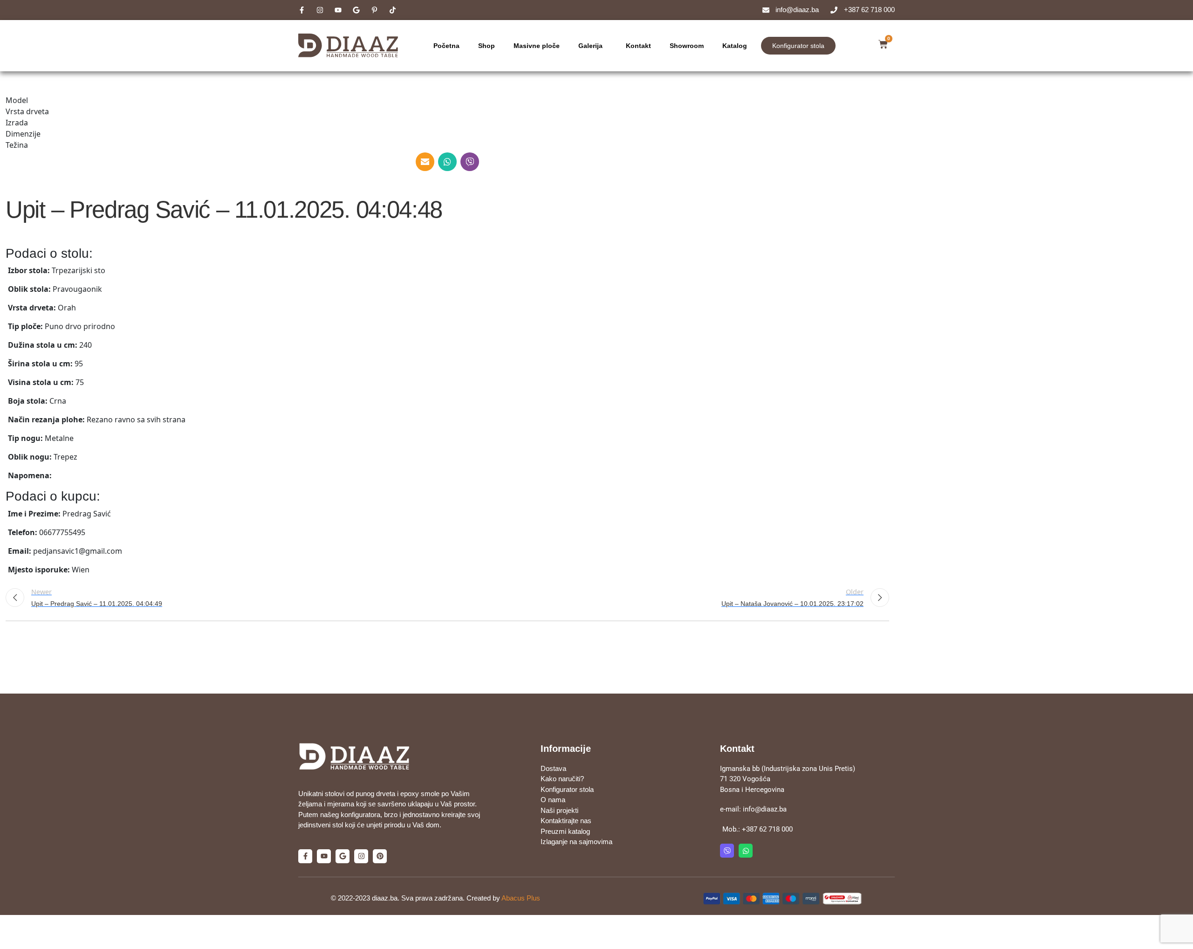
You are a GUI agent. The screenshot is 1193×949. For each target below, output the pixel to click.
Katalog (734, 45)
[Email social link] (425, 161)
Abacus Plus (520, 898)
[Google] (343, 856)
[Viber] (727, 851)
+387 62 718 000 (767, 829)
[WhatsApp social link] (447, 161)
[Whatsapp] (746, 851)
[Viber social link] (469, 161)
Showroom (687, 45)
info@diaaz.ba (765, 809)
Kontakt (638, 45)
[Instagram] (361, 856)
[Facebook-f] (305, 856)
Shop (486, 45)
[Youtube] (324, 856)
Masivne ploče (537, 45)
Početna (446, 45)
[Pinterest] (380, 856)
